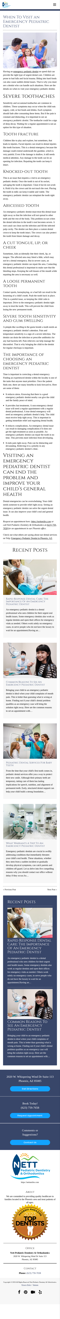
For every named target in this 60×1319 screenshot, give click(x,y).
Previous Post (10, 889)
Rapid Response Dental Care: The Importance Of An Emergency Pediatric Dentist (27, 601)
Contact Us (30, 1142)
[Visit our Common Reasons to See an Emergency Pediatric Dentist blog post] (30, 660)
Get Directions (30, 1088)
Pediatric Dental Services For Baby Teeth (29, 764)
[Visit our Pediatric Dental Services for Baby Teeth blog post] (30, 741)
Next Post (51, 889)
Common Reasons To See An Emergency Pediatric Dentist (25, 683)
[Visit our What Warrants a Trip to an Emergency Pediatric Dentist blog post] (30, 821)
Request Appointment (30, 1115)
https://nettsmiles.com (41, 521)
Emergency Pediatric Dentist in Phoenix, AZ (31, 538)
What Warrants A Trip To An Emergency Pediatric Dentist (25, 844)
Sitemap (35, 1285)
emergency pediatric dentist (25, 71)
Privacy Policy (26, 1285)
